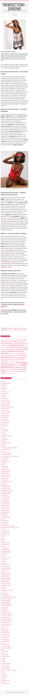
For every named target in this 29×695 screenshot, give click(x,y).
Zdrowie (4, 682)
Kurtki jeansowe (5, 500)
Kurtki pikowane (5, 502)
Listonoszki (4, 515)
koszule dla (21, 353)
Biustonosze (4, 393)
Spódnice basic (5, 564)
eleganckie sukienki (6, 442)
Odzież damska (5, 531)
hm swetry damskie (8, 347)
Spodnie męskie (5, 581)
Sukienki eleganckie (6, 600)
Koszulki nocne (12, 250)
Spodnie (4, 571)
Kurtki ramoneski (6, 507)
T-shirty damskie (6, 646)
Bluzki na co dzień (6, 403)
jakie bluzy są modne (19, 347)
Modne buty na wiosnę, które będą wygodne (16, 330)
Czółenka (4, 434)
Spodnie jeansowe (6, 580)
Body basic (4, 424)
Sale (3, 556)
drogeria (4, 441)
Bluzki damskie (5, 398)
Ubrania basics (5, 665)
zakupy (3, 678)
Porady (3, 546)
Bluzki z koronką (5, 410)
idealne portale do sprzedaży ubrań (10, 456)
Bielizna (3, 390)
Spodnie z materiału (6, 585)
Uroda (3, 671)
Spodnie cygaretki (6, 573)
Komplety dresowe (6, 488)
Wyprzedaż (4, 675)
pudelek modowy (6, 553)
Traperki (4, 658)
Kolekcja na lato (5, 473)
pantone (4, 536)
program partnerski (6, 551)
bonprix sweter (20, 340)
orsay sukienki (22, 362)
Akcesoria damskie (6, 383)
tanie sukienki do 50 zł (11, 371)
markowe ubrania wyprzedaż (19, 360)
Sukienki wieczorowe (6, 624)
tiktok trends (5, 651)
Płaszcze (4, 541)
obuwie (3, 529)
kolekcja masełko (6, 471)
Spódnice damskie (6, 566)
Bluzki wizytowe (5, 405)
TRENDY (4, 659)
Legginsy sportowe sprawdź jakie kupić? (17, 328)
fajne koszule (15, 343)
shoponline (4, 559)
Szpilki (3, 643)
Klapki (3, 464)
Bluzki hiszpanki (5, 400)
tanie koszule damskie (10, 369)
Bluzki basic (4, 396)
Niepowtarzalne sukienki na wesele (10, 527)
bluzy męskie (5, 419)
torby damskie (5, 654)
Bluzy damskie (5, 417)
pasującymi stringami (6, 267)
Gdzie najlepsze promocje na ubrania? (11, 55)
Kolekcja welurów (6, 475)
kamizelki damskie (6, 461)
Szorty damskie (5, 639)
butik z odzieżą (21, 53)
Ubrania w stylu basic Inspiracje (9, 670)
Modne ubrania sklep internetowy (13, 56)
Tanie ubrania (14, 59)
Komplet (4, 483)
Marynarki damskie (6, 517)
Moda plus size (5, 524)
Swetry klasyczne (6, 632)
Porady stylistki (5, 548)
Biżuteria (4, 395)
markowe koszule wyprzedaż (19, 357)
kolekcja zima (5, 478)
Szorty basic (4, 637)
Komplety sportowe (6, 493)
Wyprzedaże (5, 676)
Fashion (3, 446)
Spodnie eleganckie (6, 578)
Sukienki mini (5, 610)
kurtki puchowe (5, 505)
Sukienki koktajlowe (6, 604)
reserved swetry (18, 365)
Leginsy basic (5, 514)
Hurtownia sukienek (6, 452)
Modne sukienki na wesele (8, 525)
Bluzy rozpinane (5, 420)
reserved (4, 554)
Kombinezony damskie (7, 481)
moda (2, 299)
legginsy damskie (6, 510)
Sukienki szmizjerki (6, 620)
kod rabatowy (5, 466)
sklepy (3, 561)
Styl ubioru (4, 587)
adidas (3, 381)
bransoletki (7, 285)
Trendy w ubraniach (6, 663)
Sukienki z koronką (6, 626)
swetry (3, 627)
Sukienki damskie (6, 595)
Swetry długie (5, 631)
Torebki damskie (6, 656)
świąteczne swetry (8, 373)
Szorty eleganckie (6, 641)
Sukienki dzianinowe (6, 598)
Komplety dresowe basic (7, 490)
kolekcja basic (5, 468)
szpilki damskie (5, 644)
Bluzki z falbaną (5, 408)
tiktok (3, 649)
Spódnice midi (5, 570)
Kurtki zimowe (5, 508)
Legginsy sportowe (6, 512)
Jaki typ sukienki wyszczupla (12, 352)
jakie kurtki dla (13, 349)
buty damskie (5, 429)
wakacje (3, 673)
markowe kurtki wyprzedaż (8, 359)
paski (3, 537)
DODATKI (4, 437)
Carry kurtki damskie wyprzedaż (13, 341)
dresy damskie (5, 439)
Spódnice (4, 563)
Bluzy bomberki (5, 415)
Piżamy (3, 539)
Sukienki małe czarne (7, 605)
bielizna (15, 53)
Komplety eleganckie (6, 492)
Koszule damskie (6, 497)
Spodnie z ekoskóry (6, 583)
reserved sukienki (7, 365)
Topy (3, 653)
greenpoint (7, 345)
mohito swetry (12, 363)
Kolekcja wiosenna (6, 476)
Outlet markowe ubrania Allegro (16, 58)
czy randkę (3, 221)
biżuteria (3, 282)
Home (3, 451)
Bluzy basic (4, 413)
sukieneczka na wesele (7, 590)
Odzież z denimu (6, 534)
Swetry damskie (5, 629)
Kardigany (4, 463)
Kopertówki (4, 495)
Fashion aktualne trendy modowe (9, 447)
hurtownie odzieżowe (7, 454)
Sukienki (4, 592)
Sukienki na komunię (7, 614)
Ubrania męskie (5, 668)
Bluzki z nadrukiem (6, 412)
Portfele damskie (6, 549)
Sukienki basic (5, 593)
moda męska (5, 522)
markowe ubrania (10, 360)
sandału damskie (6, 558)
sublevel (4, 588)
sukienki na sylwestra (7, 615)
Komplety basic (5, 485)
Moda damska (5, 520)
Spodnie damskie (6, 575)
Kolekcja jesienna (6, 469)
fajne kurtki (22, 343)
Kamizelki (4, 459)
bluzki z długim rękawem (8, 407)
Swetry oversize (5, 634)
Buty (3, 427)
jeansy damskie (5, 458)
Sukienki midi (5, 609)
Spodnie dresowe (6, 576)
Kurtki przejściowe (6, 503)
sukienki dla (13, 367)
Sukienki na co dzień (6, 612)
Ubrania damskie (6, 666)
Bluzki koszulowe (6, 402)
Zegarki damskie (5, 683)
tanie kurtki (19, 369)
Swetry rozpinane (6, 636)
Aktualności (4, 385)
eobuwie (4, 444)
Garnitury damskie (6, 449)
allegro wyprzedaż (13, 339)
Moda (3, 519)
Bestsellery (4, 388)
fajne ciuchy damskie (8, 54)
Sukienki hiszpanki (6, 602)
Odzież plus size (5, 532)
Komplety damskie (6, 486)
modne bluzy (5, 363)
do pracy (6, 218)
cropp (3, 432)
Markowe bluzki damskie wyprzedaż (11, 355)
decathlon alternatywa (7, 436)
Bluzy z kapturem (6, 422)
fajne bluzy (8, 343)
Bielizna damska (5, 53)
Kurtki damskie (5, 498)
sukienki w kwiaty (6, 622)
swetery (20, 367)
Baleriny (4, 386)
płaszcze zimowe (6, 544)
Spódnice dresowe (6, 568)
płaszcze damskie (6, 542)
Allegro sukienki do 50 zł (5, 339)
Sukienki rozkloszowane (7, 619)
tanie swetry (19, 371)
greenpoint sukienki (16, 345)
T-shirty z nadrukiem (7, 648)
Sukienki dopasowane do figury (9, 597)
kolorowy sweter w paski (13, 353)
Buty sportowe (5, 430)
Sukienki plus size (6, 617)
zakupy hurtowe (5, 680)
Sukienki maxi (5, 607)
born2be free (5, 425)
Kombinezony (5, 480)
